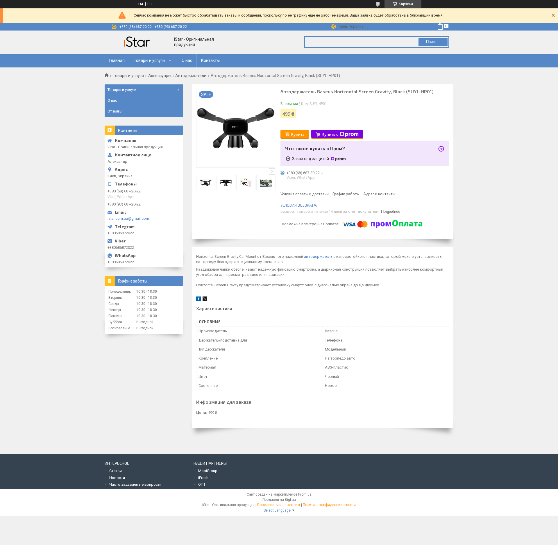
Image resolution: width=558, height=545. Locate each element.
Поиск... (433, 42)
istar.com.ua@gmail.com (128, 218)
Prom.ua (305, 494)
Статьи (115, 471)
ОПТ (201, 484)
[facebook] (198, 300)
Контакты (210, 60)
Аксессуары (159, 75)
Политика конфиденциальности (329, 505)
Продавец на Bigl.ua (279, 500)
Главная (117, 60)
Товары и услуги (149, 60)
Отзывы (115, 111)
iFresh (203, 478)
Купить (298, 134)
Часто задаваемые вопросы (135, 484)
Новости (117, 478)
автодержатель (318, 256)
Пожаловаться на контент (278, 505)
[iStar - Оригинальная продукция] (138, 42)
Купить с (330, 134)
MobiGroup (207, 471)
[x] (205, 300)
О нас (187, 60)
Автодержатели (190, 75)
